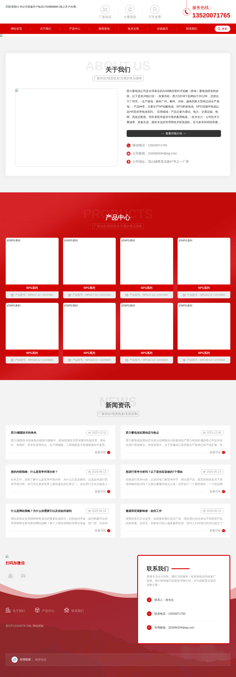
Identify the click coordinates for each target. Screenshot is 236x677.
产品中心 (74, 28)
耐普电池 (40, 659)
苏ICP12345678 (16, 625)
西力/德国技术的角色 (23, 432)
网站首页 (16, 28)
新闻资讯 (104, 28)
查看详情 (100, 452)
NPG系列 (32, 287)
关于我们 (45, 28)
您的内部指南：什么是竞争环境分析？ (34, 471)
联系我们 (191, 28)
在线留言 (162, 28)
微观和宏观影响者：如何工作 (144, 510)
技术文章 (133, 28)
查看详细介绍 (174, 133)
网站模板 (38, 625)
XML (29, 625)
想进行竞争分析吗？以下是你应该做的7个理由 (154, 471)
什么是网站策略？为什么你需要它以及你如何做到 (41, 510)
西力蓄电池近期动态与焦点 (142, 432)
